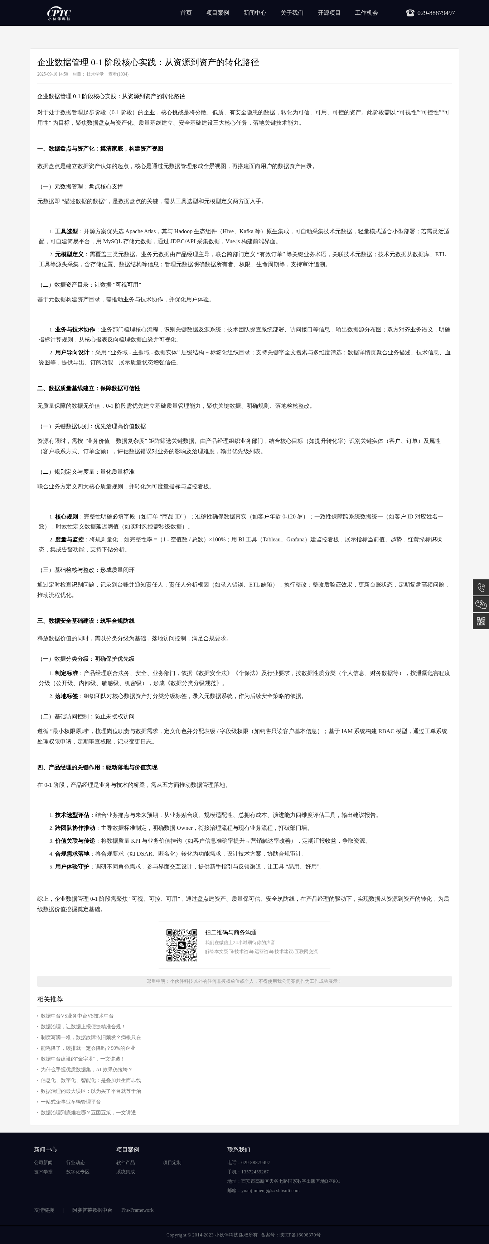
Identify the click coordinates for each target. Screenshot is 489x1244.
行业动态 (75, 1162)
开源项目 (329, 13)
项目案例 (217, 13)
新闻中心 (254, 13)
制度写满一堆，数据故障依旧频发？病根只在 (91, 1037)
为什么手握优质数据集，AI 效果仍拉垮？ (87, 1069)
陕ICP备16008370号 (300, 1235)
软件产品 (125, 1162)
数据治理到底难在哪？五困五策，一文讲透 (88, 1112)
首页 (186, 13)
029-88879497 (481, 587)
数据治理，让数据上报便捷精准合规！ (83, 1026)
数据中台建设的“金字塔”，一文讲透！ (83, 1059)
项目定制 (172, 1162)
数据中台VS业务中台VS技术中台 (77, 1016)
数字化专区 (77, 1171)
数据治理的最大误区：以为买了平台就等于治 (91, 1091)
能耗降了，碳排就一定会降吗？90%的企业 (88, 1048)
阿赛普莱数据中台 (92, 1210)
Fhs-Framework (137, 1210)
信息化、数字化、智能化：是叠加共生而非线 (91, 1080)
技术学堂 (95, 74)
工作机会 (366, 13)
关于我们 (292, 13)
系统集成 (125, 1171)
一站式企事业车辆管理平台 (71, 1102)
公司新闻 (43, 1162)
